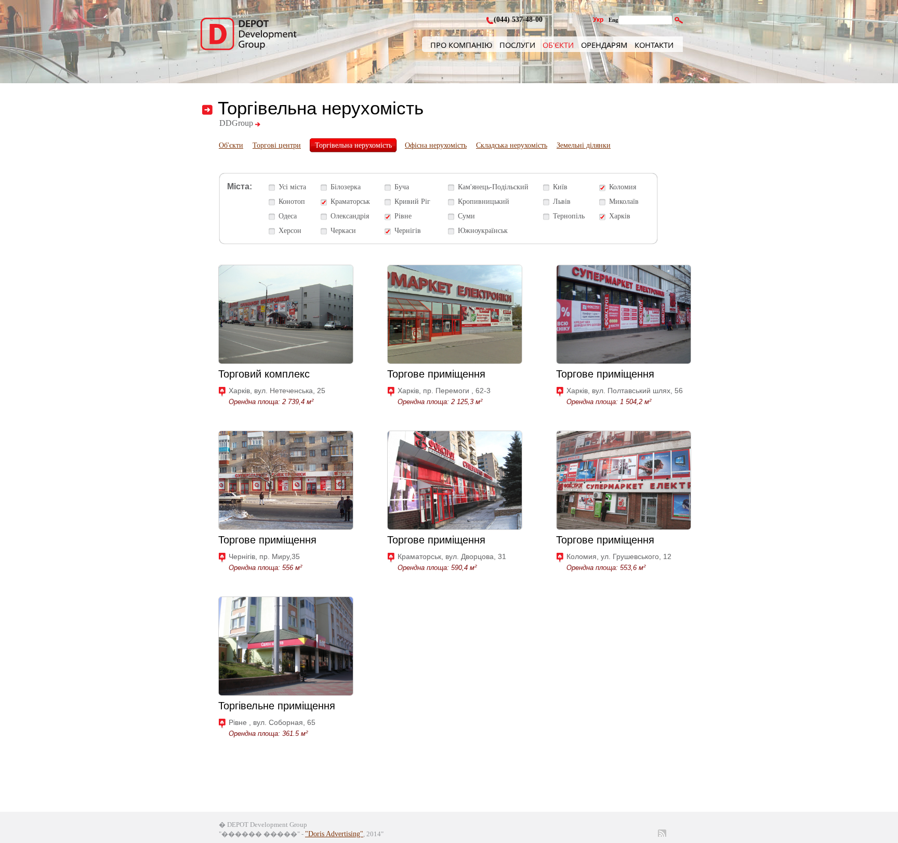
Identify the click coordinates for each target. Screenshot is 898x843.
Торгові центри (277, 145)
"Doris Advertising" (334, 834)
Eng (613, 20)
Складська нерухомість (511, 145)
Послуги (517, 45)
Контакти (654, 45)
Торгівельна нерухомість (353, 145)
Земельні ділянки (584, 145)
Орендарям (604, 45)
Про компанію (461, 45)
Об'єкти (558, 45)
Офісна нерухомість (436, 145)
